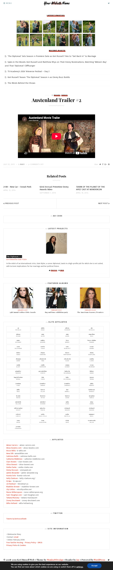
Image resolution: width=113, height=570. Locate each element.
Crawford (43, 353)
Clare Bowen (11, 462)
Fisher (43, 347)
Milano (18, 335)
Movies (57, 95)
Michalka (18, 329)
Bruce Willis (11, 451)
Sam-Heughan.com (14, 495)
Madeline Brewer (13, 487)
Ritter (42, 396)
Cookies (23, 545)
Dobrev (92, 402)
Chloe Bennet (11, 464)
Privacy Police (12, 545)
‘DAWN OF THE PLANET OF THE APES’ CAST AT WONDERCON (90, 188)
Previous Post (12, 203)
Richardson (67, 372)
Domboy (91, 347)
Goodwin (18, 372)
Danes (18, 353)
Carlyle (18, 415)
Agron (18, 359)
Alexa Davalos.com (13, 448)
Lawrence (67, 384)
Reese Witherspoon (14, 492)
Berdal (18, 378)
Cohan (67, 396)
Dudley (18, 409)
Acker (43, 335)
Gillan (43, 390)
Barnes (67, 341)
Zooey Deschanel (13, 500)
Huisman (42, 402)
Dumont (67, 366)
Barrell (67, 390)
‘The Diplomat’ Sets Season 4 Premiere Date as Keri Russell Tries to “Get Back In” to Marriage (52, 56)
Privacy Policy (30, 542)
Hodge (43, 329)
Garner (42, 384)
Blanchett (67, 347)
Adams (67, 335)
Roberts (91, 384)
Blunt (18, 366)
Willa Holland (11, 503)
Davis (67, 421)
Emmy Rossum (12, 470)
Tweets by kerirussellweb (16, 519)
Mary (22, 164)
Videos (64, 95)
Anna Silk (10, 453)
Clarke (91, 359)
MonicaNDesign (55, 559)
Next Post (103, 203)
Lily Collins (10, 489)
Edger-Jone (91, 353)
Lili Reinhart (11, 484)
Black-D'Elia (43, 415)
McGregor (92, 366)
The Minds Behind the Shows (21, 83)
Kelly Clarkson (12, 478)
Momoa (92, 378)
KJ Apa (8, 481)
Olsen (67, 359)
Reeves (18, 396)
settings (79, 567)
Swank (92, 372)
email (16, 537)
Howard (92, 341)
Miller (91, 421)
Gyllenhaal (67, 378)
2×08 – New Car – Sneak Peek (17, 187)
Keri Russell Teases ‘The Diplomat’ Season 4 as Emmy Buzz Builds (39, 77)
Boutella (67, 415)
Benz (18, 390)
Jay (77, 559)
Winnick (92, 390)
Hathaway (18, 341)
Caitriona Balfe (12, 456)
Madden (67, 409)
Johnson (42, 341)
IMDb (62, 270)
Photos (54, 270)
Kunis (67, 402)
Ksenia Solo (11, 476)
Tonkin (42, 409)
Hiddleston (42, 421)
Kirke (18, 384)
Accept (94, 565)
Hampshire (43, 366)
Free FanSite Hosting (14, 542)
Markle (91, 396)
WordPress (99, 559)
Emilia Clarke (11, 467)
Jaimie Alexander (12, 473)
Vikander (67, 329)
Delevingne (18, 347)
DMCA (40, 542)
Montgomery (67, 353)
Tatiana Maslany (12, 498)
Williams (18, 402)
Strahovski (18, 427)
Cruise (18, 421)
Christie (43, 372)
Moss (42, 359)
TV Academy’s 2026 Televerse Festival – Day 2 (28, 71)
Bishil (91, 415)
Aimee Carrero (12, 445)
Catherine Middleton (14, 459)
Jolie (92, 335)
